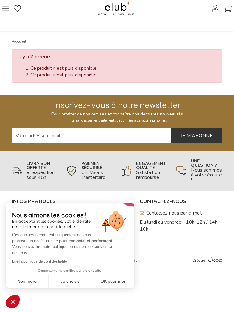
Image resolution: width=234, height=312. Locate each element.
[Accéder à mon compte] (215, 8)
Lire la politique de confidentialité (39, 261)
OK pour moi (113, 281)
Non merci (27, 281)
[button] (12, 301)
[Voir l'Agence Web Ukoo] (215, 261)
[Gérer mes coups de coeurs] (17, 8)
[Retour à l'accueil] (117, 8)
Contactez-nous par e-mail (174, 213)
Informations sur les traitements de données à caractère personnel (117, 120)
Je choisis (70, 281)
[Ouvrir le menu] (5, 8)
